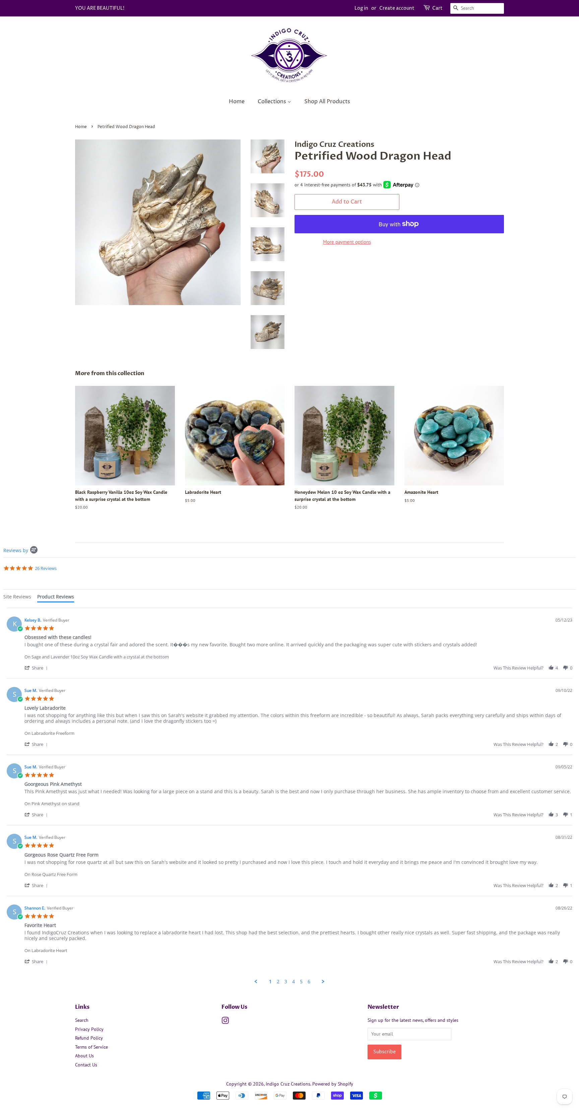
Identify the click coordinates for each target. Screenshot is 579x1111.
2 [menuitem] (278, 982)
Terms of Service (91, 1047)
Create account (396, 8)
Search (81, 1020)
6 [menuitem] (309, 982)
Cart (437, 8)
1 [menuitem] (270, 982)
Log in (361, 8)
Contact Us (86, 1065)
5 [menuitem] (301, 982)
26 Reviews (46, 568)
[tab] (17, 597)
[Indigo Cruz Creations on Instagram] (225, 1022)
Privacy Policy (89, 1029)
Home (237, 101)
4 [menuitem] (293, 982)
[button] (37, 667)
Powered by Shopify (332, 1084)
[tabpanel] (289, 796)
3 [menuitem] (285, 982)
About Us (84, 1056)
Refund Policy (89, 1038)
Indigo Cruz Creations (288, 1084)
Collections (272, 101)
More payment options (347, 242)
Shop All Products (327, 101)
